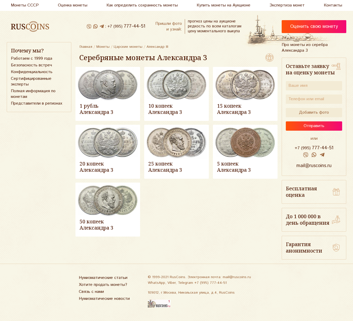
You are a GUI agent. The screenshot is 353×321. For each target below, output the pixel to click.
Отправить (314, 126)
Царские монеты (128, 46)
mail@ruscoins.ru (314, 165)
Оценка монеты (72, 5)
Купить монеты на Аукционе (223, 5)
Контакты (333, 5)
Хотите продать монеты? (103, 285)
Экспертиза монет (287, 5)
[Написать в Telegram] (101, 26)
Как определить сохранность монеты (142, 5)
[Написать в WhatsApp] (95, 26)
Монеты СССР (25, 5)
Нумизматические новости (104, 299)
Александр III (157, 46)
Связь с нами (91, 292)
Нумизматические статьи (103, 278)
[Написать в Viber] (89, 26)
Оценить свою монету (314, 26)
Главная (86, 46)
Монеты (103, 46)
